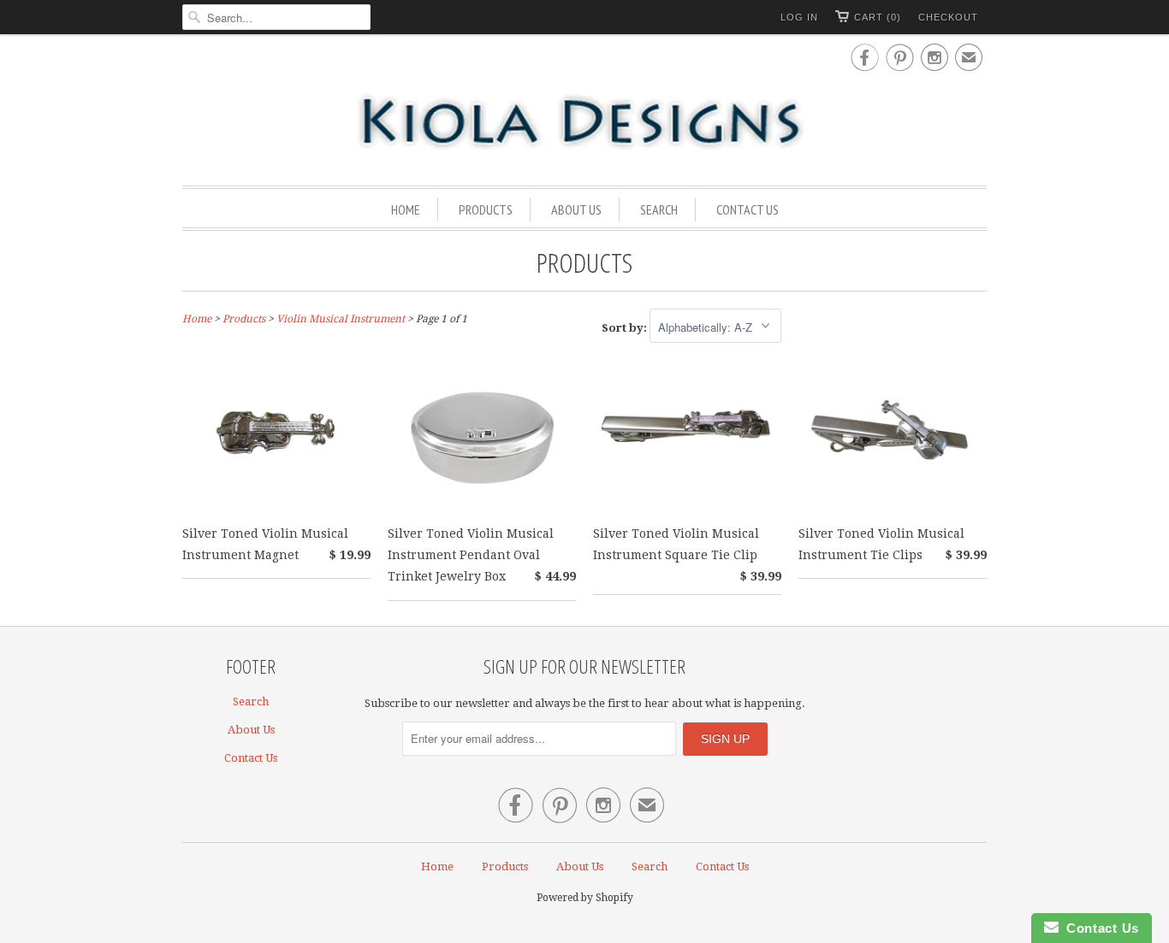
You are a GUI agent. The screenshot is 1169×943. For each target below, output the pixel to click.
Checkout (948, 17)
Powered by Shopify (585, 898)
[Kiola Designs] (584, 123)
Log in (799, 17)
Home (405, 209)
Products (486, 209)
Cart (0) (877, 17)
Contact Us (747, 209)
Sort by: (626, 327)
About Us (576, 209)
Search (659, 209)
